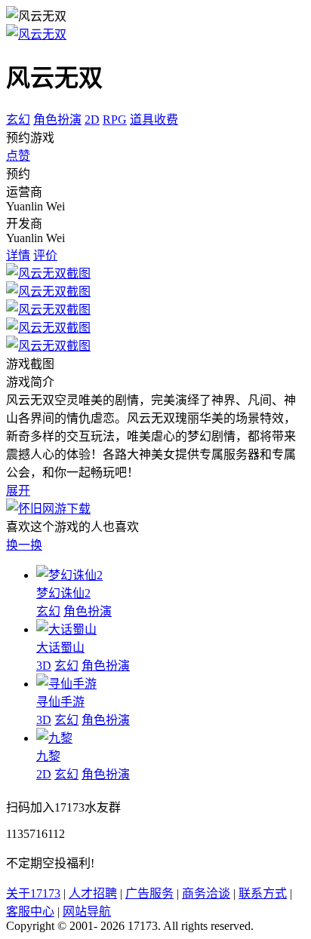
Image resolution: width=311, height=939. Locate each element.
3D (43, 665)
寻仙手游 (60, 701)
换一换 (24, 545)
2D (92, 119)
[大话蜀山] (66, 629)
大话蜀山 (60, 647)
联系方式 (263, 893)
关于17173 (33, 893)
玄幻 (18, 119)
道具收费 (154, 119)
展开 (18, 490)
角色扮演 (57, 119)
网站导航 (87, 911)
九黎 (48, 756)
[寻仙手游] (66, 683)
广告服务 (149, 893)
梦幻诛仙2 (63, 593)
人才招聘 (93, 893)
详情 (18, 255)
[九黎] (54, 738)
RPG (115, 119)
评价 (45, 255)
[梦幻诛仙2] (69, 575)
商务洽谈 (206, 893)
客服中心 (30, 911)
